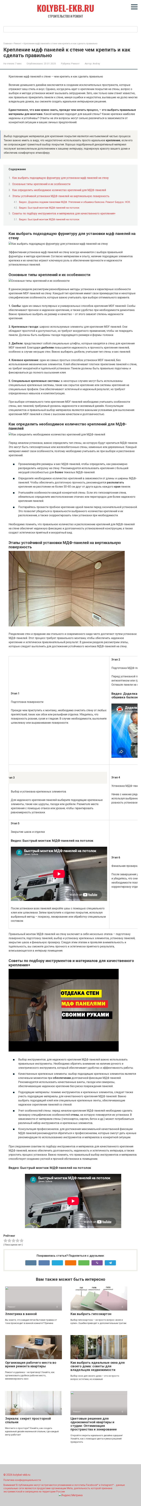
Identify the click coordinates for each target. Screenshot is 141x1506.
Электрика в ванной (21, 1314)
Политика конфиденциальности (22, 1480)
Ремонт (75, 63)
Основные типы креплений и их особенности (41, 184)
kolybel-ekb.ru (65, 8)
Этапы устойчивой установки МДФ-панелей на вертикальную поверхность (60, 196)
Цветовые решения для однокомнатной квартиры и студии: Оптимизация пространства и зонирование (93, 1424)
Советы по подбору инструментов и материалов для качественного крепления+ (64, 213)
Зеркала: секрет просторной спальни (28, 1420)
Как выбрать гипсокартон (90, 1314)
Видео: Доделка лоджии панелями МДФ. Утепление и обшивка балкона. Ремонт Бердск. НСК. (75, 202)
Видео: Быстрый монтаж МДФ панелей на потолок (49, 207)
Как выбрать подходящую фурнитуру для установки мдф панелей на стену (60, 177)
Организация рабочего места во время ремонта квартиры (30, 1364)
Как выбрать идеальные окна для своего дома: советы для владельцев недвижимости (97, 1366)
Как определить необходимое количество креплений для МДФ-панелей (59, 190)
